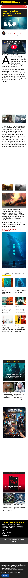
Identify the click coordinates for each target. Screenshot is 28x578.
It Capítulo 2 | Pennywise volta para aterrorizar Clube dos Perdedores (7, 329)
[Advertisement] (14, 99)
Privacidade (5, 535)
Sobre (3, 530)
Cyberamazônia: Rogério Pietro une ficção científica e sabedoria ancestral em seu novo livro (8, 507)
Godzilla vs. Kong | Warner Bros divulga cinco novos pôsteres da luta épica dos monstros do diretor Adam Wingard (20, 311)
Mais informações (15, 572)
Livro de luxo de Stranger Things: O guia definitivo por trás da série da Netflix (14, 488)
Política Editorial (6, 532)
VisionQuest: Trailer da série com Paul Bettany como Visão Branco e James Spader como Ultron (8, 396)
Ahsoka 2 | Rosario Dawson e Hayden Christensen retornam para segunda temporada (19, 396)
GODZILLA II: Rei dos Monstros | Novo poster (20, 292)
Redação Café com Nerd (13, 34)
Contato (4, 534)
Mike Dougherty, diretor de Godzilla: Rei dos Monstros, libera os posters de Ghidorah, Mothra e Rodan (7, 292)
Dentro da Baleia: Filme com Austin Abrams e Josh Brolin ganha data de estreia (13, 376)
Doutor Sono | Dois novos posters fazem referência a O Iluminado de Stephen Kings (20, 329)
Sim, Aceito (5, 575)
